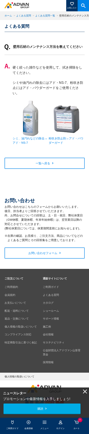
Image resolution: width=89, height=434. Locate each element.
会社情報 (48, 334)
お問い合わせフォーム (42, 253)
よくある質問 (23, 15)
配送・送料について (17, 310)
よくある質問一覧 (45, 15)
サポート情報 (51, 318)
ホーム (8, 15)
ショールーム (51, 310)
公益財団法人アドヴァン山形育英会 (62, 352)
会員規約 (10, 294)
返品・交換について (17, 318)
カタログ (48, 302)
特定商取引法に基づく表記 (21, 342)
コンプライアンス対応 (18, 334)
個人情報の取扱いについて (21, 326)
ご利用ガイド (51, 286)
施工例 (47, 326)
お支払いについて (15, 302)
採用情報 (48, 362)
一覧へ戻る (43, 163)
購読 (40, 408)
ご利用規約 (11, 286)
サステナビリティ (53, 342)
